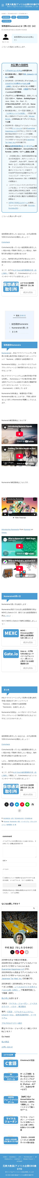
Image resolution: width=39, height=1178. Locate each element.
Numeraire (6, 353)
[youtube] (22, 952)
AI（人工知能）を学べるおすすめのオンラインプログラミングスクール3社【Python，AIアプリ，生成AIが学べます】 (28, 1081)
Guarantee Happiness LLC (13, 969)
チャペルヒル (17, 128)
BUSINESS (7, 818)
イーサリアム (28, 146)
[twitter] (6, 804)
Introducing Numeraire (10, 529)
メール (5, 869)
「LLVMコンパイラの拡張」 (15, 113)
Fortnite (31, 205)
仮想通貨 (9, 824)
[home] (27, 952)
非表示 (22, 316)
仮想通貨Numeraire (19, 324)
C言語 (26, 89)
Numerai (27, 529)
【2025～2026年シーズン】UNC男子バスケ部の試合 (27, 1140)
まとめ (14, 332)
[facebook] (12, 804)
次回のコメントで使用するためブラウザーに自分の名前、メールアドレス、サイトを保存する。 (19, 879)
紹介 (19, 821)
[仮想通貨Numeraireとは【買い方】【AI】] (17, 804)
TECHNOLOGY (19, 818)
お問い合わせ (7, 1047)
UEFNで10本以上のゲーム (18, 203)
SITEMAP (19, 1161)
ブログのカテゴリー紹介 (12, 1023)
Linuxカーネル (8, 1015)
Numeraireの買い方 (19, 328)
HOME (5, 1157)
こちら (7, 616)
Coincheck (6, 242)
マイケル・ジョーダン (18, 1003)
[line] (27, 804)
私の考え (5, 998)
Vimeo (4, 532)
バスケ (14, 1006)
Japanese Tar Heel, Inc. (12, 978)
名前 (5, 860)
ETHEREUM (28, 818)
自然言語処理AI (16, 146)
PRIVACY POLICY (28, 1159)
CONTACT (17, 1159)
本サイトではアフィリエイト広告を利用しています (19, 1172)
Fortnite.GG (13, 208)
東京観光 (22, 1006)
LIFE (12, 818)
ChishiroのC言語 (27, 1060)
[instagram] (17, 952)
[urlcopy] (19, 810)
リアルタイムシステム (13, 70)
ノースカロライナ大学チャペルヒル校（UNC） (21, 83)
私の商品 (5, 1042)
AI (13, 824)
